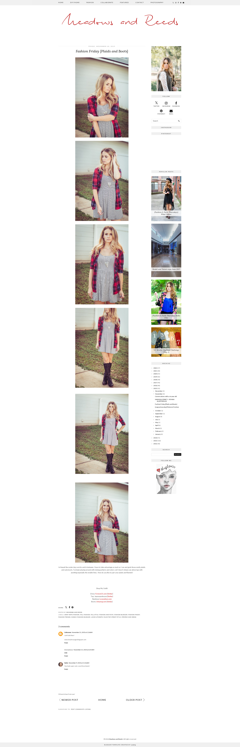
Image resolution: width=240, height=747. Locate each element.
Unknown (67, 632)
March (157, 428)
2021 (155, 371)
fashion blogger (121, 614)
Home (102, 699)
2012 (155, 444)
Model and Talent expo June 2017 (166, 269)
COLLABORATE (107, 2)
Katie (66, 663)
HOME (61, 2)
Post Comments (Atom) (81, 709)
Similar (110, 594)
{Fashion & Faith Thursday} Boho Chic (166, 317)
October (158, 411)
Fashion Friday (134, 614)
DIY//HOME (75, 2)
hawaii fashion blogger (80, 617)
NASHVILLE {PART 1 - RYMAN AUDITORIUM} (164, 400)
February (158, 431)
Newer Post (70, 699)
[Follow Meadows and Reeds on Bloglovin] (166, 493)
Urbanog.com (101, 602)
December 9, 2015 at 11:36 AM (79, 663)
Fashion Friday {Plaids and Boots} (166, 404)
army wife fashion (71, 614)
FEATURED (124, 2)
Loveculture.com (106, 599)
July (156, 419)
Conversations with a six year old (166, 396)
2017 (155, 383)
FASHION (90, 2)
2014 (155, 438)
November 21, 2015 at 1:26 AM (82, 632)
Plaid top (107, 617)
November (158, 394)
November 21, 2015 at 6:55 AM (84, 650)
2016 (155, 385)
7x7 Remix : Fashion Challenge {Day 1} (166, 351)
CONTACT (140, 2)
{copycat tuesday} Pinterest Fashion (167, 407)
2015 (155, 388)
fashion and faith (106, 614)
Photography (157, 2)
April (156, 425)
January (157, 434)
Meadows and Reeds (120, 22)
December (158, 391)
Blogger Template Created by (120, 744)
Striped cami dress (129, 617)
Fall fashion (85, 614)
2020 (155, 374)
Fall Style (94, 614)
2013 (155, 441)
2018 (155, 380)
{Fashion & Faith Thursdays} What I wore (166, 213)
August (157, 416)
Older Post (134, 699)
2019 (155, 377)
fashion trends (64, 617)
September (159, 414)
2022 (155, 368)
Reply (66, 643)
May (156, 422)
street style (116, 617)
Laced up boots (97, 617)
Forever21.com (101, 594)
